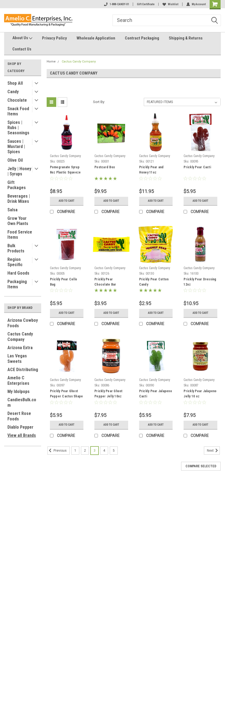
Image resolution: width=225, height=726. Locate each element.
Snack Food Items (18, 111)
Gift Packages (16, 185)
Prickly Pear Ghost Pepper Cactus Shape (66, 393)
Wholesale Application (96, 38)
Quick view (66, 147)
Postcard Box (104, 167)
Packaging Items (17, 284)
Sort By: (99, 102)
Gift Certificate (145, 4)
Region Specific (14, 262)
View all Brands (21, 435)
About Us (20, 37)
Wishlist (173, 4)
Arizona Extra (20, 347)
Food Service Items (19, 234)
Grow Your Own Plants (17, 221)
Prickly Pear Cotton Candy (154, 281)
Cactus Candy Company (20, 336)
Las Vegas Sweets (17, 358)
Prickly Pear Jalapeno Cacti (155, 393)
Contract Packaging (142, 38)
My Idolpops (18, 391)
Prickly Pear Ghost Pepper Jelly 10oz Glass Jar (108, 394)
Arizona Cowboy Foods (22, 323)
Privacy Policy (54, 38)
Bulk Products (15, 248)
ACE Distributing (22, 369)
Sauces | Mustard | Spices (16, 146)
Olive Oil (15, 160)
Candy (13, 91)
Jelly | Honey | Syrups (19, 171)
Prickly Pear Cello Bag (63, 281)
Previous (60, 450)
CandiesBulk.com (21, 402)
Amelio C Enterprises (18, 380)
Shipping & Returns (186, 38)
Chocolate (17, 100)
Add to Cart (66, 200)
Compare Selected (200, 466)
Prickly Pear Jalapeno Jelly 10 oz (200, 393)
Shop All (15, 83)
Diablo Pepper (20, 427)
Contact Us (21, 49)
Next (211, 450)
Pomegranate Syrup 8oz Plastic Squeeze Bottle (65, 170)
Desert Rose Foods (19, 416)
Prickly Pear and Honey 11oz (151, 169)
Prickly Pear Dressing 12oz (200, 281)
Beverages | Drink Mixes (18, 198)
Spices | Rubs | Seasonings (18, 127)
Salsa (12, 209)
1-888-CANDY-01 (119, 4)
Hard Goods (18, 273)
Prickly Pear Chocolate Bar (105, 281)
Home (51, 61)
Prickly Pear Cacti (197, 167)
